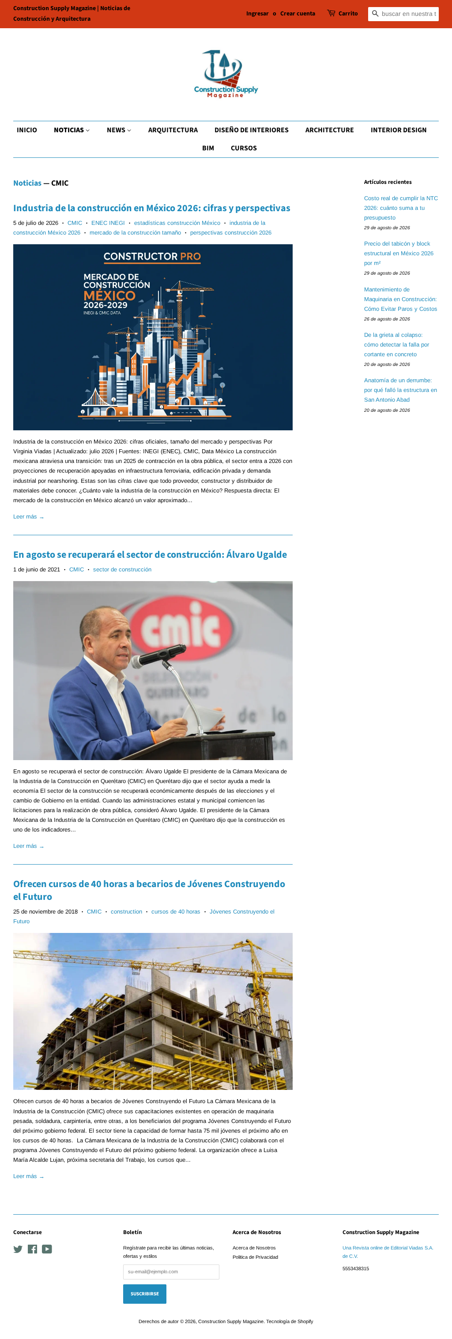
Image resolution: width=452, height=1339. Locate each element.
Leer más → (29, 516)
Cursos (244, 148)
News (117, 130)
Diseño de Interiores (252, 130)
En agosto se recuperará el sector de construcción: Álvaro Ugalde (150, 555)
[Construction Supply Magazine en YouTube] (47, 1251)
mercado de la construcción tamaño (135, 232)
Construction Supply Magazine (231, 1321)
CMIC (75, 223)
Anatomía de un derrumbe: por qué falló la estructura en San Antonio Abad (400, 390)
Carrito (348, 13)
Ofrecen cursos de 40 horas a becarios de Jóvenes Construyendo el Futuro (149, 890)
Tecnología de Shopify (289, 1321)
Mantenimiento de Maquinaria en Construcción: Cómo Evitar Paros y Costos (400, 299)
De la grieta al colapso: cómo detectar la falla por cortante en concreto (396, 345)
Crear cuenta (297, 13)
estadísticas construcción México (177, 223)
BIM (208, 148)
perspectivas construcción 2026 (230, 232)
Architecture (329, 130)
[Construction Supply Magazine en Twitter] (18, 1251)
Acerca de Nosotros (254, 1247)
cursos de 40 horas (175, 911)
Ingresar (257, 13)
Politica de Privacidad (255, 1257)
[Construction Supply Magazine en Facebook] (32, 1251)
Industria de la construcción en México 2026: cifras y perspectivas (151, 208)
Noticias (69, 130)
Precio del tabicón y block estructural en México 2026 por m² (398, 253)
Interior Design (399, 130)
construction (126, 911)
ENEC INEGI (108, 223)
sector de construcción (122, 569)
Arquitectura (173, 130)
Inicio (27, 130)
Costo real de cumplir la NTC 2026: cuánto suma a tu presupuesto (401, 208)
